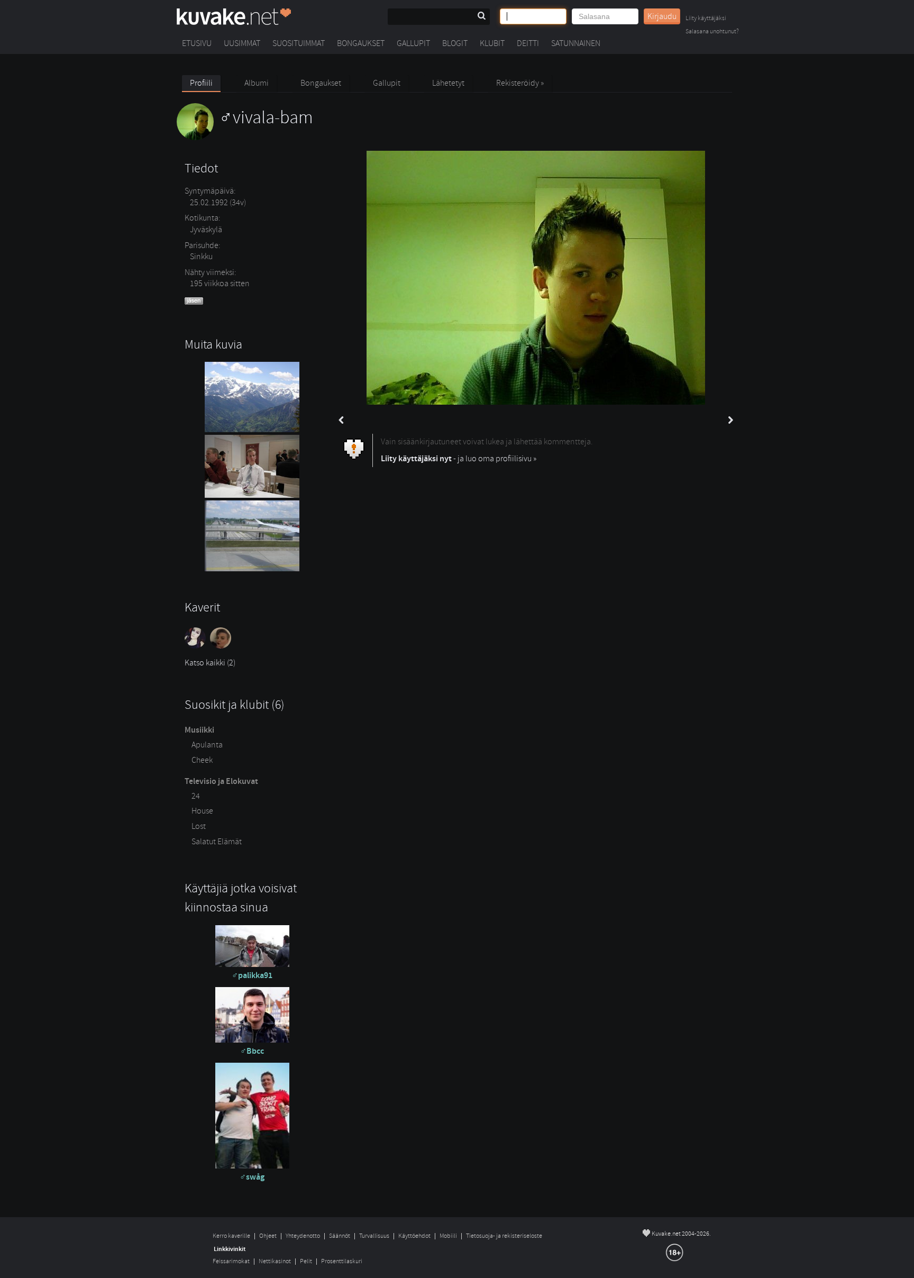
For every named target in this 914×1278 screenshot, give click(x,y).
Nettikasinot (275, 1261)
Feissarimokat (231, 1261)
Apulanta (207, 745)
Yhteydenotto (303, 1236)
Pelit (306, 1261)
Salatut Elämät (216, 841)
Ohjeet (268, 1236)
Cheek (202, 760)
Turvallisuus (374, 1236)
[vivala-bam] (245, 137)
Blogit (455, 43)
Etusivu (197, 43)
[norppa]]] (222, 646)
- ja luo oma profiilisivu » (458, 458)
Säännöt (339, 1236)
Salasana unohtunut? (712, 32)
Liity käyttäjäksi (706, 18)
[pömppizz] (197, 646)
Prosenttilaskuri (341, 1261)
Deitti (528, 43)
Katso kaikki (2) (210, 663)
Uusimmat (242, 43)
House (202, 811)
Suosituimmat (298, 43)
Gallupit (413, 43)
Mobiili (448, 1236)
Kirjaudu (662, 16)
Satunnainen (575, 43)
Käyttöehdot (414, 1236)
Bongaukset (361, 43)
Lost (198, 826)
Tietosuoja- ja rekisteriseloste (504, 1236)
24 (195, 796)
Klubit (492, 43)
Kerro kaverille (231, 1236)
